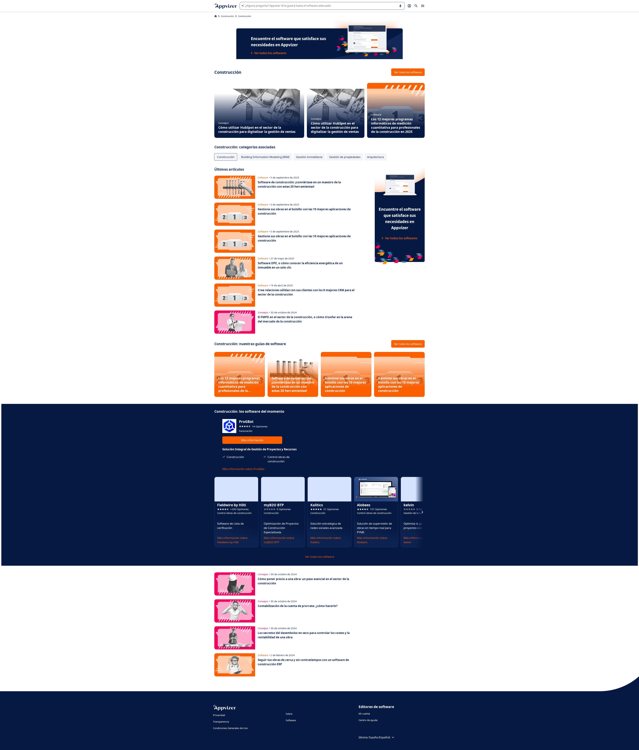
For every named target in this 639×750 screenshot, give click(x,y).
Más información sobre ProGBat (243, 469)
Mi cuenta (364, 713)
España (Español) (379, 737)
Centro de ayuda (368, 720)
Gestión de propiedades (344, 157)
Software (291, 720)
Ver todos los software (319, 557)
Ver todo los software (408, 72)
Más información (252, 440)
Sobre (289, 713)
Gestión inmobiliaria (309, 157)
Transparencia (221, 721)
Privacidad (219, 715)
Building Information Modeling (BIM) (265, 157)
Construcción (227, 16)
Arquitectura (375, 157)
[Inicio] (215, 16)
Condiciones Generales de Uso (230, 728)
